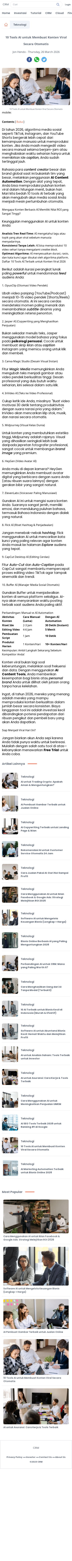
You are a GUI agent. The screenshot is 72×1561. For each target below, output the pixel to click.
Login (68, 4)
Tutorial (35, 13)
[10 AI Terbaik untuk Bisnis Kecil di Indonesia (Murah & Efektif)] (10, 1009)
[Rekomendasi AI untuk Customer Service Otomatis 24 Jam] (10, 849)
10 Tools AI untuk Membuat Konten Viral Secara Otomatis (43, 1148)
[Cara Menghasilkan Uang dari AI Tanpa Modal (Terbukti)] (10, 986)
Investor (30, 1457)
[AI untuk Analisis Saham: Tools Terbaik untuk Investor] (10, 1054)
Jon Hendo (19, 52)
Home (6, 13)
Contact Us (45, 1457)
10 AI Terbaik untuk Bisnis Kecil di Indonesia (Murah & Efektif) (41, 1011)
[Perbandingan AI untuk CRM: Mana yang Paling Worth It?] (10, 963)
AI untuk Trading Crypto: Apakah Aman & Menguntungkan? (42, 783)
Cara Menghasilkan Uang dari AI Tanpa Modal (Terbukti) (41, 988)
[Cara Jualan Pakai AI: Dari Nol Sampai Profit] (10, 872)
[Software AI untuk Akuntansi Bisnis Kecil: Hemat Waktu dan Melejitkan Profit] (10, 1031)
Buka (19, 122)
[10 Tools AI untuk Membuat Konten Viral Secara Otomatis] (10, 1145)
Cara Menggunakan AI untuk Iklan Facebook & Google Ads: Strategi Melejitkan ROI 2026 (42, 897)
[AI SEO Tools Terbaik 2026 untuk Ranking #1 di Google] (10, 1123)
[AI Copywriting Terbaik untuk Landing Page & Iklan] (10, 826)
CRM (48, 13)
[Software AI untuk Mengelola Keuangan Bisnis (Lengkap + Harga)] (10, 917)
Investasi (20, 13)
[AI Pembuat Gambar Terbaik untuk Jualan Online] (10, 804)
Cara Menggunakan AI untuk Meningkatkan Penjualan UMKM (41, 1102)
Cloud (59, 13)
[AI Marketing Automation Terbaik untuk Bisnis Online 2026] (10, 1168)
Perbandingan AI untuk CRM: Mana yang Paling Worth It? (43, 965)
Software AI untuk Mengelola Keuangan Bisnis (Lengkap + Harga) (43, 920)
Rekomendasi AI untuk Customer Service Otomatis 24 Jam (42, 851)
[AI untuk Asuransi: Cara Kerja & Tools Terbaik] (10, 1077)
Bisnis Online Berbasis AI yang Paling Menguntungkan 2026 (44, 943)
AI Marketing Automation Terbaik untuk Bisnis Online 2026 (42, 1170)
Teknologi (19, 24)
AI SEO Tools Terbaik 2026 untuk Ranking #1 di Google (41, 1125)
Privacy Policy (14, 1457)
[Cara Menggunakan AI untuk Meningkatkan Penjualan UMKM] (10, 1100)
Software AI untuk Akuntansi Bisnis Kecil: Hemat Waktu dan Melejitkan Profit (43, 1034)
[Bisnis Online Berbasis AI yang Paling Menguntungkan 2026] (10, 940)
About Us (60, 1457)
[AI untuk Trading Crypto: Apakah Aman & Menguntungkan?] (10, 781)
